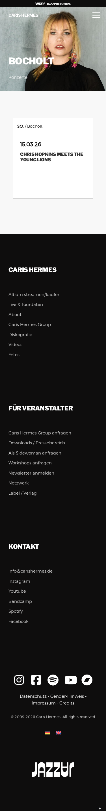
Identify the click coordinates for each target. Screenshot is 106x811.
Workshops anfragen (30, 463)
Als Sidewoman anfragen (34, 453)
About (14, 314)
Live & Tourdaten (25, 304)
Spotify (15, 611)
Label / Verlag (22, 493)
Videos (15, 344)
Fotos (14, 354)
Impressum (44, 703)
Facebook (18, 621)
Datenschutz (33, 696)
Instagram (19, 581)
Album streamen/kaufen (34, 294)
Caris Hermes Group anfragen (39, 433)
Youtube (17, 591)
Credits (66, 703)
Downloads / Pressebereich (36, 442)
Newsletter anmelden (31, 473)
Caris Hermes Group (29, 324)
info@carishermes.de (30, 571)
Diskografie (20, 334)
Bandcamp (20, 601)
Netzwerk (18, 483)
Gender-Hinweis (67, 696)
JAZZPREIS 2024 (58, 4)
